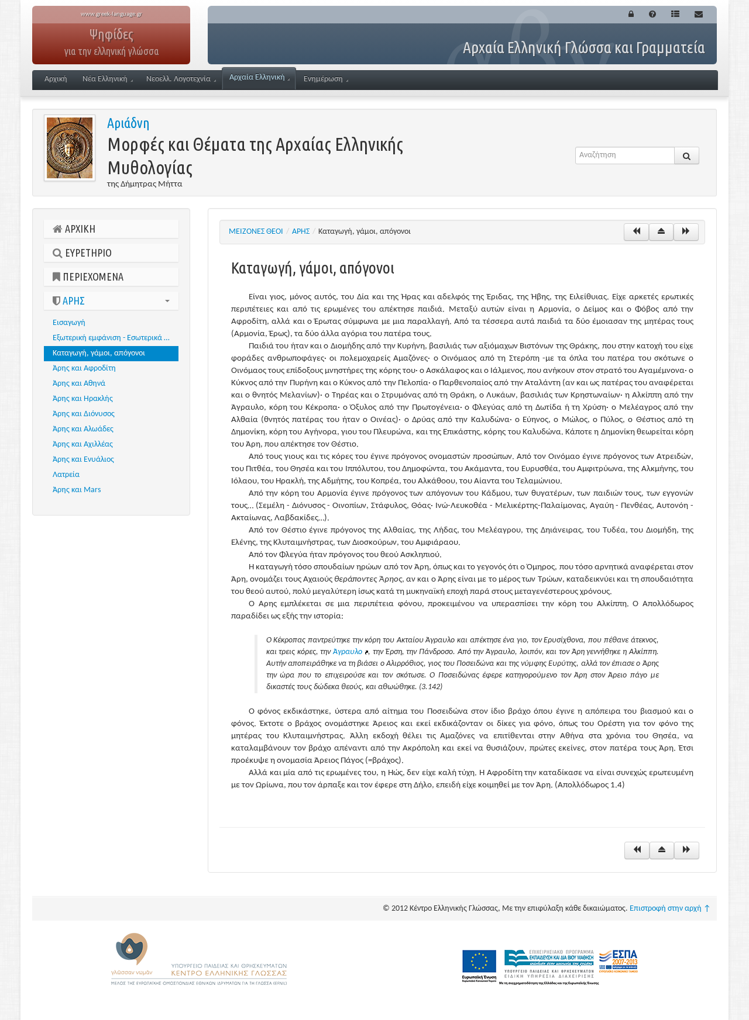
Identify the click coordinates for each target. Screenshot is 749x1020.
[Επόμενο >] (686, 232)
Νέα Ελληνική (105, 79)
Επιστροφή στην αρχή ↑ (670, 908)
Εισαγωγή (69, 323)
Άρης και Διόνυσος (84, 414)
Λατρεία (66, 475)
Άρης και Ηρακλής (83, 399)
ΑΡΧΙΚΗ (79, 228)
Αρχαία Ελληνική (257, 77)
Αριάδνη (128, 123)
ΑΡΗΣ (72, 300)
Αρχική (55, 79)
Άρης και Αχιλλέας (83, 444)
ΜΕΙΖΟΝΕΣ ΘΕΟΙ (256, 231)
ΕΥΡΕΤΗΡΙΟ (87, 252)
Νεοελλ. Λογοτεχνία (178, 79)
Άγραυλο (347, 652)
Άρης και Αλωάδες (83, 429)
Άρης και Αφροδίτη (84, 368)
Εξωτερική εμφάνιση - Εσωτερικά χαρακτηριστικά (115, 338)
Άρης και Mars (77, 490)
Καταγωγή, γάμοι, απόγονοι (99, 353)
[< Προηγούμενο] (636, 232)
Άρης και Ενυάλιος (83, 459)
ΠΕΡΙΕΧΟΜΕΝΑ (91, 276)
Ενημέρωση (323, 79)
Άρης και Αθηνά (79, 383)
